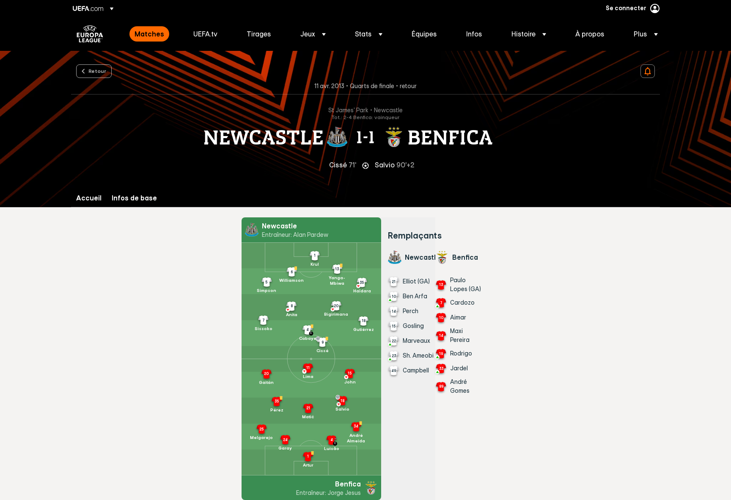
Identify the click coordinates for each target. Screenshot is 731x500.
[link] (149, 34)
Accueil (89, 198)
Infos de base (134, 198)
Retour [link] (97, 71)
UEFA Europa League (90, 33)
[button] (313, 34)
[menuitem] (153, 34)
